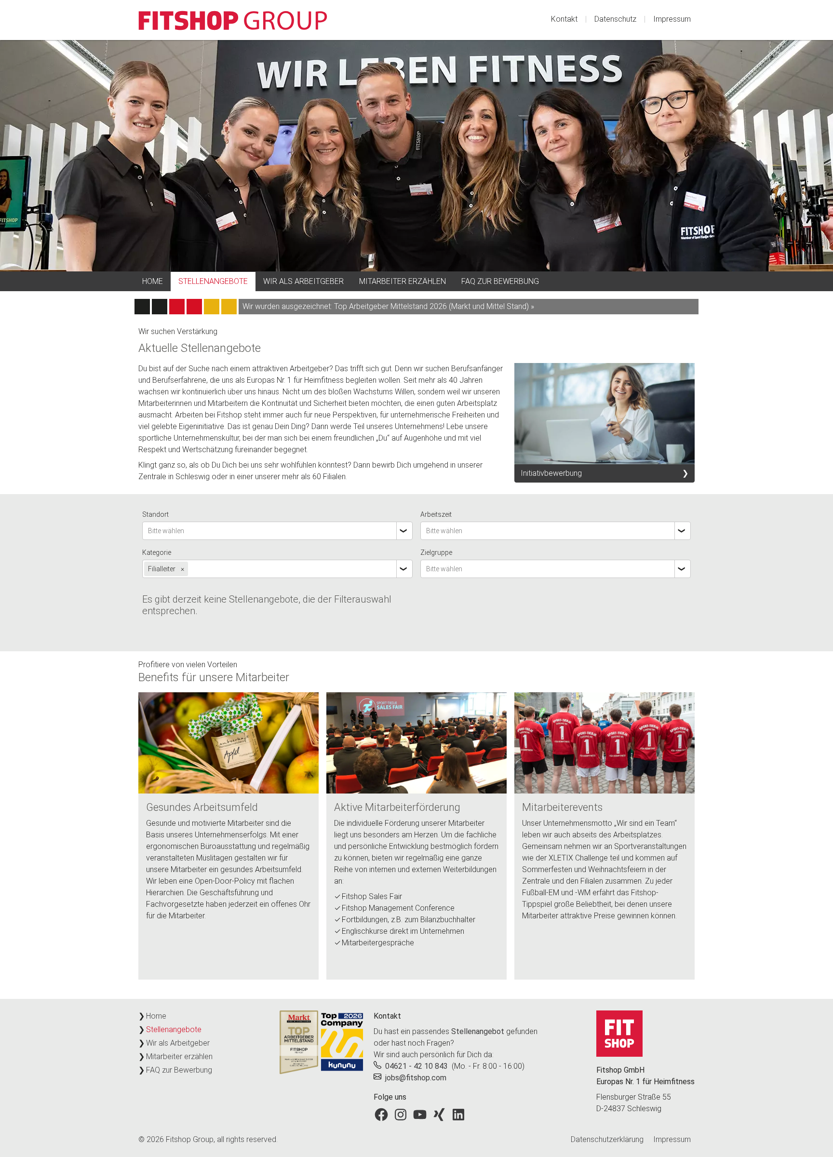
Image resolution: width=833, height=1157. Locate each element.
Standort (155, 514)
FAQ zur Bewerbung (500, 281)
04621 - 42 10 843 (416, 1066)
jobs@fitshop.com (415, 1077)
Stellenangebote (213, 281)
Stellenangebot (477, 1031)
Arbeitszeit (436, 514)
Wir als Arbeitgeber (303, 281)
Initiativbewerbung (551, 473)
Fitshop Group (190, 1139)
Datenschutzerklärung (607, 1139)
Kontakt (564, 19)
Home (152, 281)
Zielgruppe (436, 552)
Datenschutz (615, 19)
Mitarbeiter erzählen (402, 281)
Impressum (672, 19)
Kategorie (156, 552)
